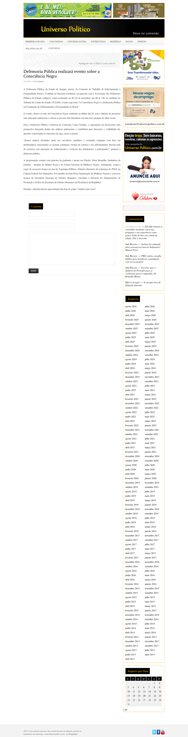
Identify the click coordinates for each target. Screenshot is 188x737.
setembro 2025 (151, 328)
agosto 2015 (131, 597)
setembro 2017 (151, 539)
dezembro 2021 (132, 429)
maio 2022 (150, 416)
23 (160, 695)
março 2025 (150, 341)
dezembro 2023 (132, 376)
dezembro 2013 (132, 641)
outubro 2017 (131, 539)
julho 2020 (150, 464)
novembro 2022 (152, 403)
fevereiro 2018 (132, 531)
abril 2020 (130, 473)
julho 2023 (150, 385)
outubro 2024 (131, 354)
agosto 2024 (131, 359)
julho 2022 (150, 412)
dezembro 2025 (132, 323)
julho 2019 (150, 491)
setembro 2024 (151, 354)
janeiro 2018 (150, 531)
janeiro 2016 (150, 583)
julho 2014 (150, 623)
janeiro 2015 (150, 610)
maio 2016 (150, 575)
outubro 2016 (131, 566)
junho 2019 (130, 495)
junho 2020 (130, 469)
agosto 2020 (131, 464)
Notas (129, 41)
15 (155, 691)
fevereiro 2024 (132, 372)
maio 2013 (150, 654)
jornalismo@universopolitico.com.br (144, 124)
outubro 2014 (131, 619)
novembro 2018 (152, 509)
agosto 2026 (131, 306)
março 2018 (150, 526)
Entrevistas (98, 41)
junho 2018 (130, 522)
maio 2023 (150, 390)
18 (134, 695)
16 (160, 691)
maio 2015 (150, 601)
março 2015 (150, 605)
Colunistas (56, 41)
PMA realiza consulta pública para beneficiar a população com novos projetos (143, 258)
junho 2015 (130, 601)
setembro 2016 (151, 566)
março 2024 (150, 368)
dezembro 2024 (132, 350)
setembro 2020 (151, 460)
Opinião (141, 41)
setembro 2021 (151, 434)
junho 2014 (130, 627)
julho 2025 (150, 332)
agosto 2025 (131, 332)
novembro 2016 (152, 561)
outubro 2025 (131, 328)
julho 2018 (150, 517)
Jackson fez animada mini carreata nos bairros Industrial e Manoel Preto (143, 246)
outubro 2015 (131, 592)
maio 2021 (150, 442)
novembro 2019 (152, 482)
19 (139, 695)
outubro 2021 (131, 434)
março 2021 (150, 447)
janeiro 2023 (150, 398)
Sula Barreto (131, 244)
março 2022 (150, 420)
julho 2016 (150, 570)
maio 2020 (150, 469)
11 (134, 691)
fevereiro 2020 (132, 478)
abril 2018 (130, 526)
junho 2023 (130, 390)
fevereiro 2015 (132, 610)
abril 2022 (130, 420)
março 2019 (150, 500)
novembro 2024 (152, 350)
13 (144, 691)
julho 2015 (150, 597)
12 (139, 691)
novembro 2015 (152, 588)
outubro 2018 (131, 513)
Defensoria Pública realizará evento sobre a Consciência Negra (62, 73)
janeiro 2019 (150, 504)
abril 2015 (130, 605)
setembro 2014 (151, 619)
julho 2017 (150, 544)
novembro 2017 (152, 535)
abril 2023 (130, 394)
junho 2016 (130, 575)
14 (149, 691)
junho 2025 (130, 337)
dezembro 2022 (132, 403)
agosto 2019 (131, 491)
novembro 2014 (152, 614)
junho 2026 (130, 310)
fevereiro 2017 (132, 557)
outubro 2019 (131, 486)
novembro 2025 (152, 323)
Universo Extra (77, 41)
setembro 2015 (151, 592)
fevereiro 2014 (132, 636)
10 (128, 691)
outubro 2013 (131, 645)
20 (144, 695)
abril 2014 (130, 632)
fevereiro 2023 (132, 398)
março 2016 (150, 579)
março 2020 (150, 473)
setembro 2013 (151, 645)
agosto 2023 (131, 385)
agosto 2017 (131, 544)
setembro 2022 (151, 407)
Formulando (73, 734)
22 (155, 695)
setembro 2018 (151, 513)
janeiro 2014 (150, 636)
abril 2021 (130, 447)
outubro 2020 (131, 460)
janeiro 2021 (150, 451)
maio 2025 (150, 337)
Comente (40, 81)
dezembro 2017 (132, 535)
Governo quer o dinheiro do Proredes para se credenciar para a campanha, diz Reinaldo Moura (140, 272)
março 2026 (150, 315)
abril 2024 (130, 368)
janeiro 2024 (150, 372)
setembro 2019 (151, 486)
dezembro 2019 (132, 482)
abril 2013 (130, 658)
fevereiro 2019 (132, 504)
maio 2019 (150, 495)
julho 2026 (150, 306)
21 (149, 695)
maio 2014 (150, 627)
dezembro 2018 (132, 509)
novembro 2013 (152, 641)
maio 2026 (150, 310)
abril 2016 (130, 579)
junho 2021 (130, 442)
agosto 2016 (131, 570)
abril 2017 (130, 553)
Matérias (115, 41)
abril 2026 (130, 315)
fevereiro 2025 (132, 345)
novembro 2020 (152, 456)
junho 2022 (130, 416)
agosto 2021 (131, 438)
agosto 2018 (131, 517)
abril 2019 (130, 500)
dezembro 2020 (132, 456)
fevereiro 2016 (132, 583)
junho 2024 (130, 363)
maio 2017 (150, 548)
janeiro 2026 (150, 319)
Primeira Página (35, 41)
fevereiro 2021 (132, 451)
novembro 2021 (152, 429)
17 (128, 695)
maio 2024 (150, 363)
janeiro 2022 (150, 425)
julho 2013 (150, 650)
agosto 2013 (131, 650)
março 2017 (150, 553)
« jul (125, 709)
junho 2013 (130, 654)
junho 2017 (130, 548)
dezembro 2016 (132, 561)
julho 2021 (150, 438)
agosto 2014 (131, 623)
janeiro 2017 (150, 557)
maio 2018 (150, 522)
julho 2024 (150, 359)
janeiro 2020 (150, 478)
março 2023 (150, 394)
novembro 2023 (152, 376)
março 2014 (150, 632)
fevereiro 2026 (132, 319)
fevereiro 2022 (132, 425)
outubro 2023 (131, 381)
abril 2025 (130, 341)
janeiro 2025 (150, 345)
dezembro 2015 (132, 588)
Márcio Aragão (132, 282)
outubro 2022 (131, 407)
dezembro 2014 (132, 614)
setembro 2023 (151, 381)
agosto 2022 (131, 412)
